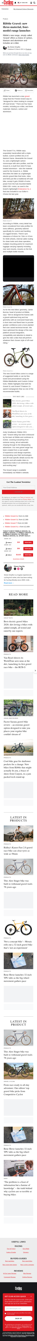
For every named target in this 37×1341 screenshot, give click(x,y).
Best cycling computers (27, 1264)
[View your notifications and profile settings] (15, 3)
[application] (18, 266)
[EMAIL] (22, 569)
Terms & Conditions (17, 1327)
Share (7, 90)
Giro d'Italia (26, 1248)
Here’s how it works (24, 54)
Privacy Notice (27, 499)
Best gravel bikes (27, 1261)
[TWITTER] (15, 569)
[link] (8, 542)
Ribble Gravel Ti (11, 523)
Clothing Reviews (27, 1277)
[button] (18, 541)
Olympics (26, 1252)
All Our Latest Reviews (9, 1273)
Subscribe (25, 2)
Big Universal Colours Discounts (23, 9)
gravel (27, 96)
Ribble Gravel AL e (12, 527)
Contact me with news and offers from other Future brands (19, 1313)
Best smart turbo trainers (10, 1264)
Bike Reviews (27, 1273)
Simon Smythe (15, 47)
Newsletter (30, 90)
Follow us (19, 90)
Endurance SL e (24, 189)
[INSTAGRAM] (19, 569)
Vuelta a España (11, 1252)
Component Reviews (10, 1277)
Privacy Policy (25, 1326)
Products (5, 19)
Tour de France (11, 1248)
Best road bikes (9, 1261)
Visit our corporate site (28, 1333)
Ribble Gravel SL (11, 520)
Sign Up (18, 1318)
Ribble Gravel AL (11, 516)
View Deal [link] (28, 542)
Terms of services (25, 497)
